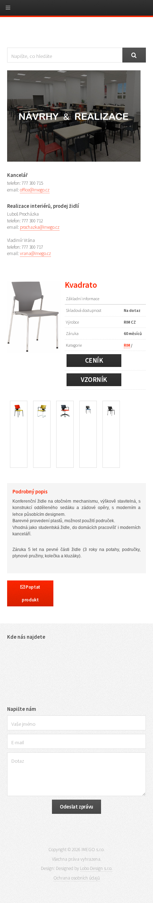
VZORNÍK (94, 379)
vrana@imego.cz (35, 253)
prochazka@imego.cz (39, 227)
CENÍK (94, 360)
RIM (127, 345)
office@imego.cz (34, 190)
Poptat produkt (31, 593)
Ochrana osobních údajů (76, 878)
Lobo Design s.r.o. (96, 868)
